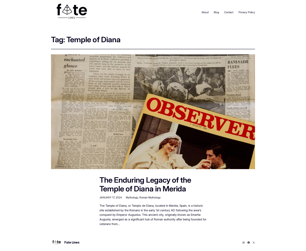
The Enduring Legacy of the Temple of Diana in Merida (145, 184)
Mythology (132, 197)
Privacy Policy (246, 12)
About (205, 12)
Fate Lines (72, 242)
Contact (228, 12)
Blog (216, 12)
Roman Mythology (150, 197)
